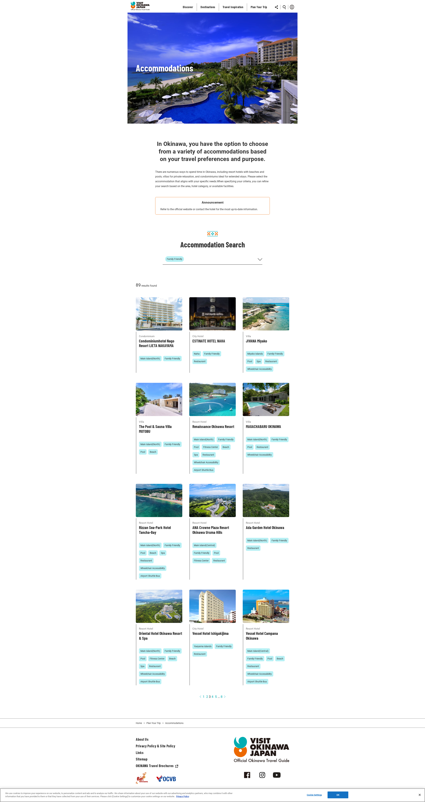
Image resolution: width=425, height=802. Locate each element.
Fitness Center (210, 447)
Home (139, 723)
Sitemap (142, 759)
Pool (249, 361)
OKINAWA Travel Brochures (155, 765)
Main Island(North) (150, 358)
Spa (259, 361)
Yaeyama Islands (203, 646)
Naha (197, 353)
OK (338, 795)
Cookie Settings (314, 795)
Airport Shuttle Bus (203, 470)
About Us (142, 739)
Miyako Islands (255, 353)
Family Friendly (172, 358)
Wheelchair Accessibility (259, 369)
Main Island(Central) (204, 545)
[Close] (419, 795)
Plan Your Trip (153, 723)
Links (139, 752)
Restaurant (200, 361)
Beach (153, 452)
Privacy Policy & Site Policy (155, 746)
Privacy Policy (182, 796)
